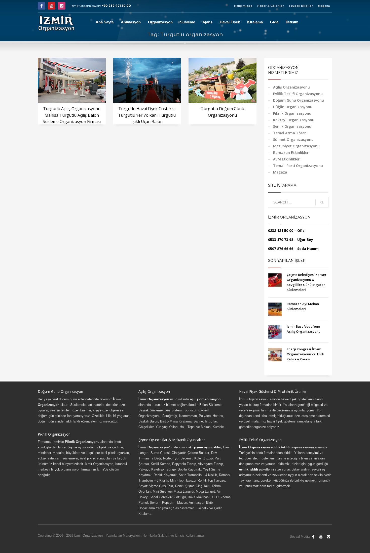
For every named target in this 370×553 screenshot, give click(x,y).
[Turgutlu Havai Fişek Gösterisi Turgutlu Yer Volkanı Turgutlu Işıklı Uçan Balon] (147, 80)
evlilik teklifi (248, 469)
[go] (321, 202)
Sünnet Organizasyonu (293, 139)
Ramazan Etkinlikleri (291, 152)
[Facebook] (41, 6)
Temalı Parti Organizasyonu (298, 165)
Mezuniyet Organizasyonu (296, 146)
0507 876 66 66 (280, 248)
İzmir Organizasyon (153, 399)
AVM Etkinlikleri (287, 159)
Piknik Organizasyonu (292, 113)
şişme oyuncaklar (207, 447)
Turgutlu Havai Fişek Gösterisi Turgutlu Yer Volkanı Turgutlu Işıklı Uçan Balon (147, 115)
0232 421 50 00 (280, 230)
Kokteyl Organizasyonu (293, 119)
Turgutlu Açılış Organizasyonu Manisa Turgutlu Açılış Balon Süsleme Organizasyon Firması (72, 115)
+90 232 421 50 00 (116, 6)
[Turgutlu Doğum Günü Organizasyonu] (222, 80)
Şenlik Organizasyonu (292, 126)
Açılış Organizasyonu (291, 87)
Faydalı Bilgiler (301, 6)
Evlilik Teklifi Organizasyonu (298, 93)
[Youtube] (51, 6)
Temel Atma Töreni (290, 133)
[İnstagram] (61, 6)
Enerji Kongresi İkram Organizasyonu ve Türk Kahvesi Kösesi (305, 354)
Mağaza (324, 6)
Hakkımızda (243, 6)
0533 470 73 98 (280, 239)
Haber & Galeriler (270, 6)
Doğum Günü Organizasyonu (298, 100)
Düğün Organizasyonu (292, 106)
